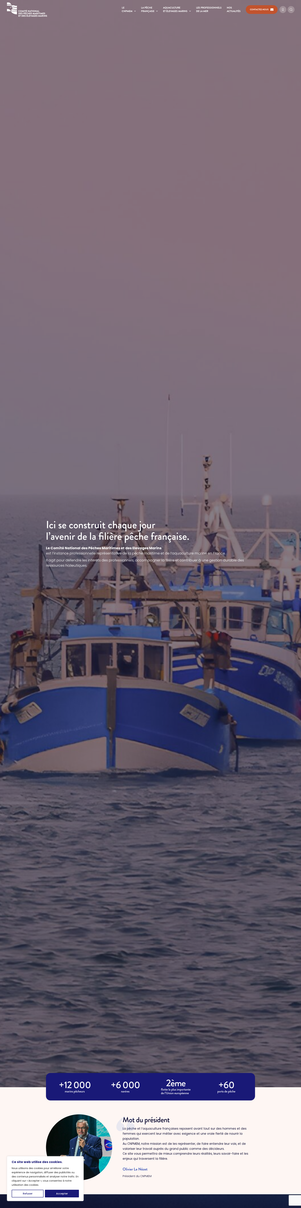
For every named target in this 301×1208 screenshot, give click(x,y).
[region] (45, 1178)
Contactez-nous (259, 9)
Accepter (62, 1193)
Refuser (28, 1193)
